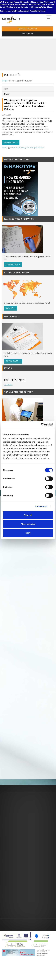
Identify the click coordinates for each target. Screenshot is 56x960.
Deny (28, 533)
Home (4, 80)
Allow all (28, 515)
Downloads (12, 361)
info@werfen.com (19, 11)
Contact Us (12, 264)
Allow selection (28, 524)
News (6, 89)
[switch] (49, 478)
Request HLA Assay (27, 28)
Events (6, 94)
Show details (41, 506)
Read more (9, 142)
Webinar (41, 147)
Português (33, 147)
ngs (28, 147)
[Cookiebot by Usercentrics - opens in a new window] (41, 425)
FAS (13, 147)
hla (17, 147)
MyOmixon (27, 33)
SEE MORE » (8, 385)
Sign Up (9, 308)
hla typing (22, 147)
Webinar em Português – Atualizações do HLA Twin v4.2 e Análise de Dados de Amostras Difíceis (25, 104)
